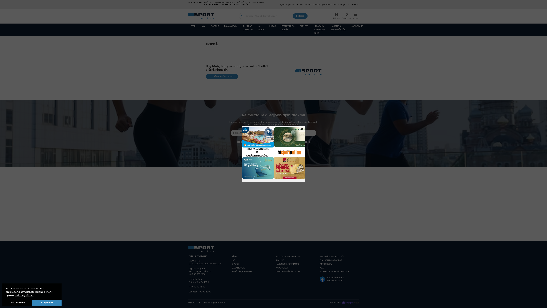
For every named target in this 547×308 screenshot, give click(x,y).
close (302, 129)
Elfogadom (47, 302)
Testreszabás (17, 302)
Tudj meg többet (24, 295)
